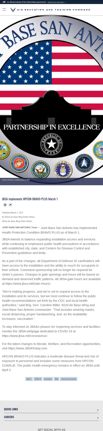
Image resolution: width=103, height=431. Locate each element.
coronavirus (48, 379)
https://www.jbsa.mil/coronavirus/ (24, 336)
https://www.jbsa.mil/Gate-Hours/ (27, 283)
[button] (57, 2)
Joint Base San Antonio (68, 379)
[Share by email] (10, 205)
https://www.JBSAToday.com (27, 348)
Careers (9, 417)
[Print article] (5, 205)
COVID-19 (38, 379)
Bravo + (29, 379)
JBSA (56, 379)
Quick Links (11, 409)
